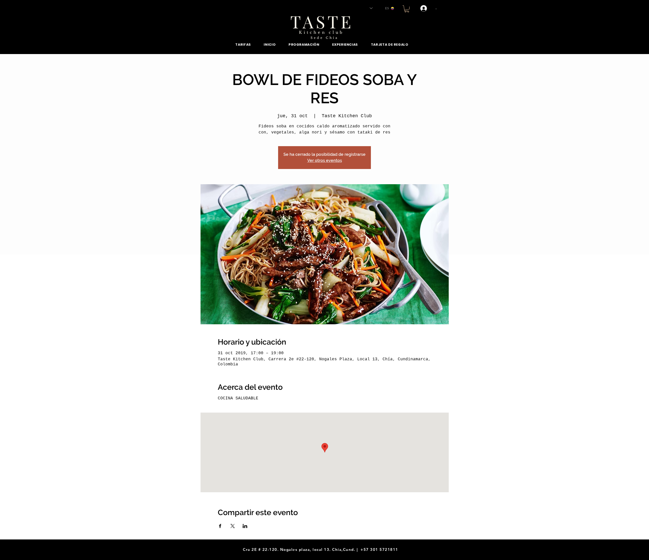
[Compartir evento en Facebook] (220, 526)
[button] (407, 8)
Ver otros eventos (324, 160)
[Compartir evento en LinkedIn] (245, 526)
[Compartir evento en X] (232, 526)
